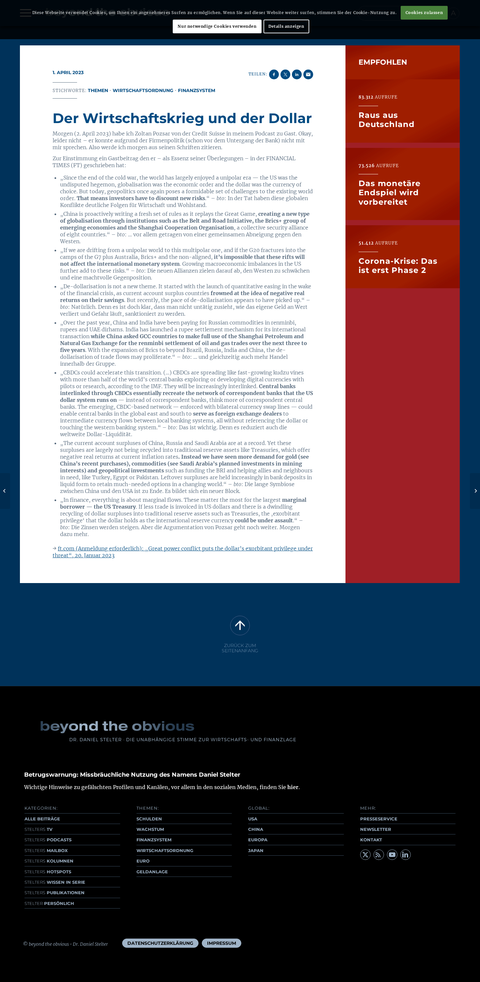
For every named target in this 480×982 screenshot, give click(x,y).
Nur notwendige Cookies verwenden (217, 26)
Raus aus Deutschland (387, 119)
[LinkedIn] (405, 854)
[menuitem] (160, 943)
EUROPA (257, 839)
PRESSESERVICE (378, 818)
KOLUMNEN (48, 860)
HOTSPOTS (47, 871)
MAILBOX (46, 850)
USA (252, 818)
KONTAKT (371, 839)
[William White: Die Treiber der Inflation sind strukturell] (5, 491)
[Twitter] (365, 854)
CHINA (255, 829)
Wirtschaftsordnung (143, 90)
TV (38, 829)
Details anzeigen (286, 26)
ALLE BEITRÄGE (42, 818)
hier (292, 787)
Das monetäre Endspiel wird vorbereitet (390, 193)
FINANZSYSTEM (153, 839)
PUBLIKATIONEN (54, 892)
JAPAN (256, 850)
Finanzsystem (196, 90)
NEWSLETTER (375, 829)
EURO (143, 860)
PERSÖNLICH (49, 903)
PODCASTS (48, 839)
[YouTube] (392, 854)
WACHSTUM (150, 829)
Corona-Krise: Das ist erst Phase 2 (398, 265)
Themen (98, 90)
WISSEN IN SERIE (54, 882)
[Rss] (379, 854)
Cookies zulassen (424, 12)
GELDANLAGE (152, 871)
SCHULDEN (149, 818)
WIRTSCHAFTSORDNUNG (164, 850)
